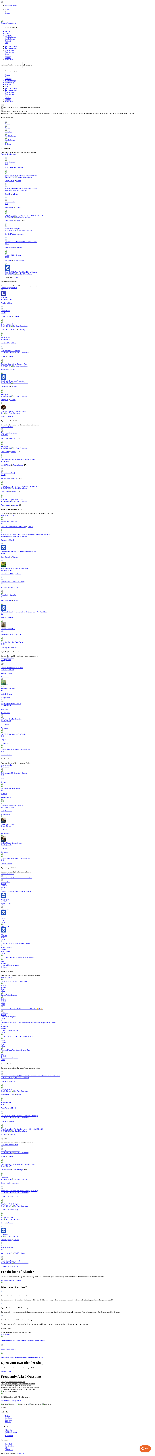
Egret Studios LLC (7, 574)
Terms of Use (5, 1400)
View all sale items (7, 427)
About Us (8, 1430)
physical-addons (6, 947)
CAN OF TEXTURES (8, 329)
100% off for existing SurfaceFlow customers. (16, 891)
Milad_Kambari (10, 167)
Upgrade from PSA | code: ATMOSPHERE (15, 943)
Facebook (8, 1418)
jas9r (2, 1054)
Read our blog (5, 1334)
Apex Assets (9, 207)
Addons (20, 167)
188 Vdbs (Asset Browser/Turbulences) (14, 981)
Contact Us (9, 1450)
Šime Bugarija (5, 557)
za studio (4, 794)
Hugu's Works (10, 247)
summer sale (5, 909)
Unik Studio (9, 221)
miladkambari (5, 882)
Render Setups (18, 465)
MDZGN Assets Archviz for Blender (13, 527)
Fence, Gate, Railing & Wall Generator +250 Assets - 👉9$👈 (22, 1009)
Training (16, 277)
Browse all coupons (7, 874)
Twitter (7, 1416)
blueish (3, 587)
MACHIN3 (5, 343)
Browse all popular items (9, 288)
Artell (3, 303)
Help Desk (8, 1444)
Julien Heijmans (6, 1240)
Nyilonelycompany (7, 634)
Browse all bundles (7, 658)
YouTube (8, 1422)
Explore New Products (8, 154)
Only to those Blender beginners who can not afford (18, 957)
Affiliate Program (11, 1432)
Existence (4, 540)
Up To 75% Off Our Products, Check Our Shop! (17, 1036)
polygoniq (4, 369)
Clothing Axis (5, 647)
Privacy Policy (16, 1400)
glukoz (3, 356)
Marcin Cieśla (5, 478)
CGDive (4, 830)
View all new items (7, 515)
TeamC (3, 417)
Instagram (8, 1420)
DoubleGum (5, 1196)
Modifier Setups (19, 260)
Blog (6, 1448)
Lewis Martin (5, 386)
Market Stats (9, 1436)
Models (18, 207)
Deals (7, 54)
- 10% (18, 438)
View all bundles (6, 765)
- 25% (23, 221)
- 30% (20, 478)
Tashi (2, 778)
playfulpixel (5, 899)
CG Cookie (5, 724)
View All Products (11, 46)
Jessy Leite (4, 438)
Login (7, 9)
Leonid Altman (6, 465)
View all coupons (6, 977)
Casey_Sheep (9, 181)
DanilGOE (4, 1081)
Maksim (3, 617)
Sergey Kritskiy (6, 1183)
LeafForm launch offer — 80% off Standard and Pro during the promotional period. (28, 1022)
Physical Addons (10, 234)
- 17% (25, 465)
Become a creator (6, 1371)
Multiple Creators (6, 673)
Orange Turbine (6, 316)
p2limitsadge (5, 1026)
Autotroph (20, 1453)
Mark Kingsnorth (6, 1253)
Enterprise (8, 1434)
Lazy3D (8, 194)
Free (6, 43)
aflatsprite (8, 260)
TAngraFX (4, 400)
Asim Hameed (5, 505)
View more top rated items (9, 1145)
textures (3, 961)
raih (2, 916)
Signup (7, 13)
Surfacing (22, 329)
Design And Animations (9, 995)
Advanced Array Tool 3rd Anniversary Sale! (15, 1050)
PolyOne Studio (6, 600)
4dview (3, 985)
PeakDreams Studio (7, 1095)
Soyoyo (3, 1223)
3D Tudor (4, 1134)
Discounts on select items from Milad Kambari (16, 878)
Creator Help (9, 1446)
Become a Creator (11, 5)
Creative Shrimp (6, 755)
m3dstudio (4, 1013)
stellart (3, 1040)
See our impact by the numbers (11, 1280)
